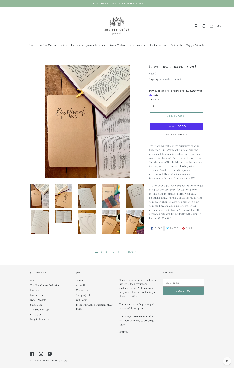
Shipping (153, 79)
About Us (81, 285)
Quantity (154, 99)
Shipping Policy (84, 295)
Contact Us (82, 290)
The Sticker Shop (39, 309)
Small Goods (37, 304)
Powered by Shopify (58, 360)
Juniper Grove (43, 360)
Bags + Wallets (38, 299)
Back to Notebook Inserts (119, 252)
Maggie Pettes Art (40, 319)
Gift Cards (35, 314)
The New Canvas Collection (45, 285)
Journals (34, 290)
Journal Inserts (38, 295)
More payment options (176, 134)
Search (80, 280)
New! (33, 280)
